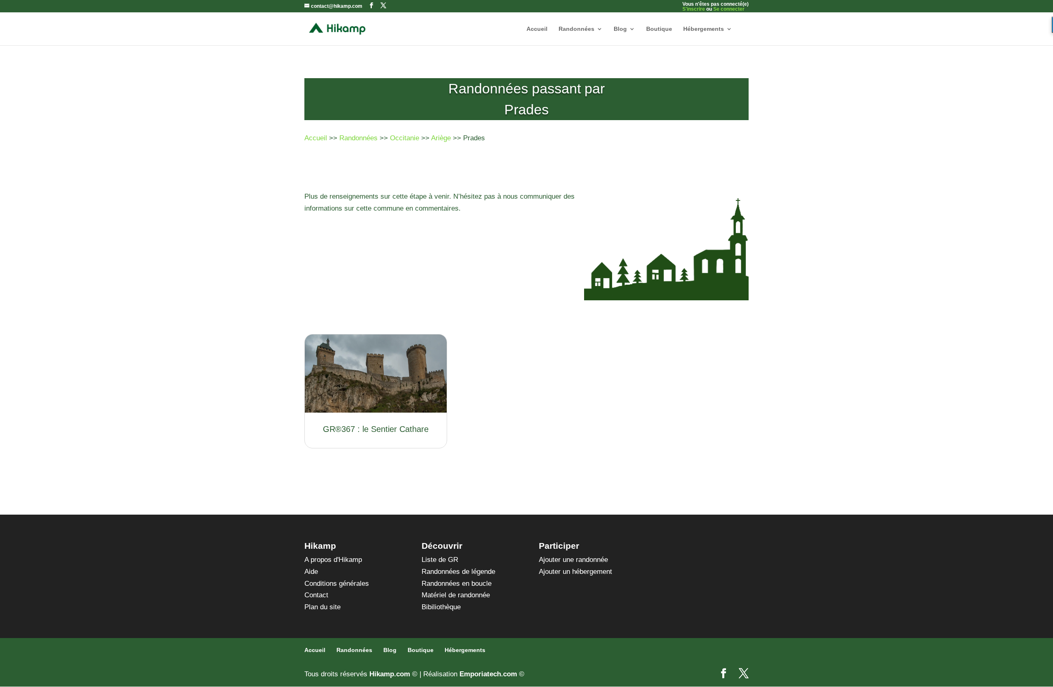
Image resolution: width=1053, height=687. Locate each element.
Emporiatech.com (488, 674)
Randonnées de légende (458, 572)
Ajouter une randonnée (573, 560)
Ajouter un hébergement (575, 572)
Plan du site (322, 607)
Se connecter (729, 9)
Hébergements (703, 29)
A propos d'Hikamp (333, 560)
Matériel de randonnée (456, 595)
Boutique (659, 29)
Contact (316, 595)
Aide (311, 572)
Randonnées (576, 29)
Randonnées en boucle (457, 583)
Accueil (536, 29)
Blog (620, 29)
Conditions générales (336, 583)
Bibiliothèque (441, 607)
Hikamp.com (389, 674)
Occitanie (404, 138)
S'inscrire (693, 9)
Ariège (441, 138)
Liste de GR (440, 560)
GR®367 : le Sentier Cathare (376, 429)
